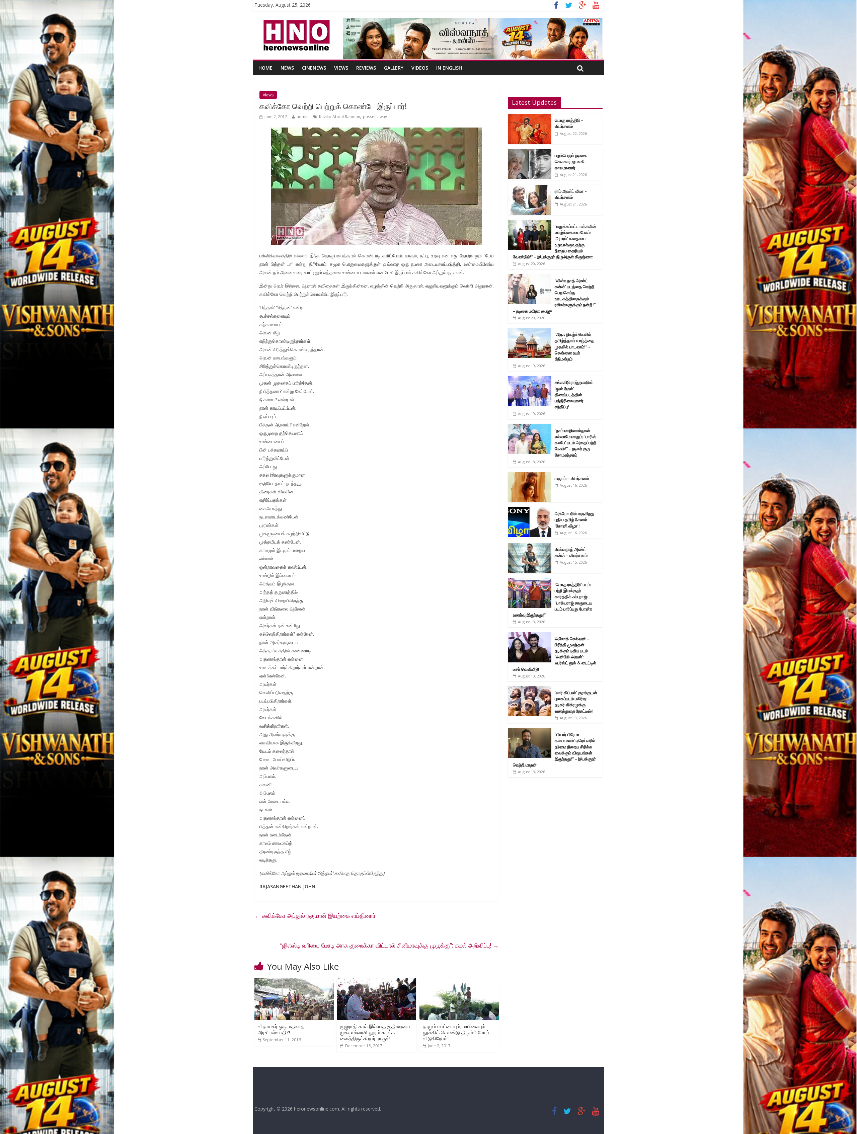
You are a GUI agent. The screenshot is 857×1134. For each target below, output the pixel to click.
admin (303, 116)
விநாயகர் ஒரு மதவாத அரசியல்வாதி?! (281, 1029)
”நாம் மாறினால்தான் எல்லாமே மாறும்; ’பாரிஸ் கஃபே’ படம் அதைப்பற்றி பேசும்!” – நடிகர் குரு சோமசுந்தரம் (576, 442)
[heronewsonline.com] (295, 22)
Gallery (393, 68)
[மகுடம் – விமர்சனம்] (529, 475)
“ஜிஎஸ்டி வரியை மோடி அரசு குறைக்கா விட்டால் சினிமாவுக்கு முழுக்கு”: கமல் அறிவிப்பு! (389, 945)
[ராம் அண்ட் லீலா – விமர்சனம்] (529, 188)
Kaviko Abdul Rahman (339, 116)
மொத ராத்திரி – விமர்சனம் (569, 123)
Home (265, 68)
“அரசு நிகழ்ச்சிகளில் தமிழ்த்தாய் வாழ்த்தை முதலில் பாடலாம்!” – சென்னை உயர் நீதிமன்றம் (574, 346)
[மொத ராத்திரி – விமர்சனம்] (529, 117)
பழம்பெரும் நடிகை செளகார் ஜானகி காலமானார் (571, 161)
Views (341, 68)
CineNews (314, 68)
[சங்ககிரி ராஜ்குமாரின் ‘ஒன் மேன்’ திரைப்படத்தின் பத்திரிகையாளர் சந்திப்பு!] (529, 379)
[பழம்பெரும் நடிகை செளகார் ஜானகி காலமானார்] (529, 152)
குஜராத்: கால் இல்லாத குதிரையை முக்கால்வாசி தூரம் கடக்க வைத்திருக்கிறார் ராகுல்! (375, 1032)
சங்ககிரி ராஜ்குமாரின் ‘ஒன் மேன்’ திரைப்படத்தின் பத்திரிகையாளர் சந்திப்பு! (574, 394)
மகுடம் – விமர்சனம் (572, 478)
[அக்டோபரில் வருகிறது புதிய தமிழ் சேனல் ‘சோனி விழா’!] (529, 510)
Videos (419, 68)
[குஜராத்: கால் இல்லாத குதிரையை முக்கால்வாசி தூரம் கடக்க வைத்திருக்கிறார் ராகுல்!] (376, 982)
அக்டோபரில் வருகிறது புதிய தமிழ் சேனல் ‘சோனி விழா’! (574, 519)
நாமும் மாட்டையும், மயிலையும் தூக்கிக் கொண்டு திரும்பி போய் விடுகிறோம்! (456, 1032)
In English (449, 68)
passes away (375, 116)
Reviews (366, 68)
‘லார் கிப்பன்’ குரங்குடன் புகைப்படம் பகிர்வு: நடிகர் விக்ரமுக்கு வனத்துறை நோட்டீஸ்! (576, 702)
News (287, 68)
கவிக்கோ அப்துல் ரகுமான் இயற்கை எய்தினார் (315, 915)
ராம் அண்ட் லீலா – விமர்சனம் (571, 194)
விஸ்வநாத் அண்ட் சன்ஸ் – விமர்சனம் (571, 552)
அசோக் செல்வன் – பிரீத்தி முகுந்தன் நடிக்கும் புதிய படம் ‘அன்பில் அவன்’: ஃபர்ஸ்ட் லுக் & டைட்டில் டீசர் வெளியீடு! (554, 654)
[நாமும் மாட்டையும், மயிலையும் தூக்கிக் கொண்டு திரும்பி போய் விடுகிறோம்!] (459, 982)
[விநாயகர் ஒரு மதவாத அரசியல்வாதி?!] (294, 982)
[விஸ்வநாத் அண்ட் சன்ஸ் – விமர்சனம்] (529, 546)
